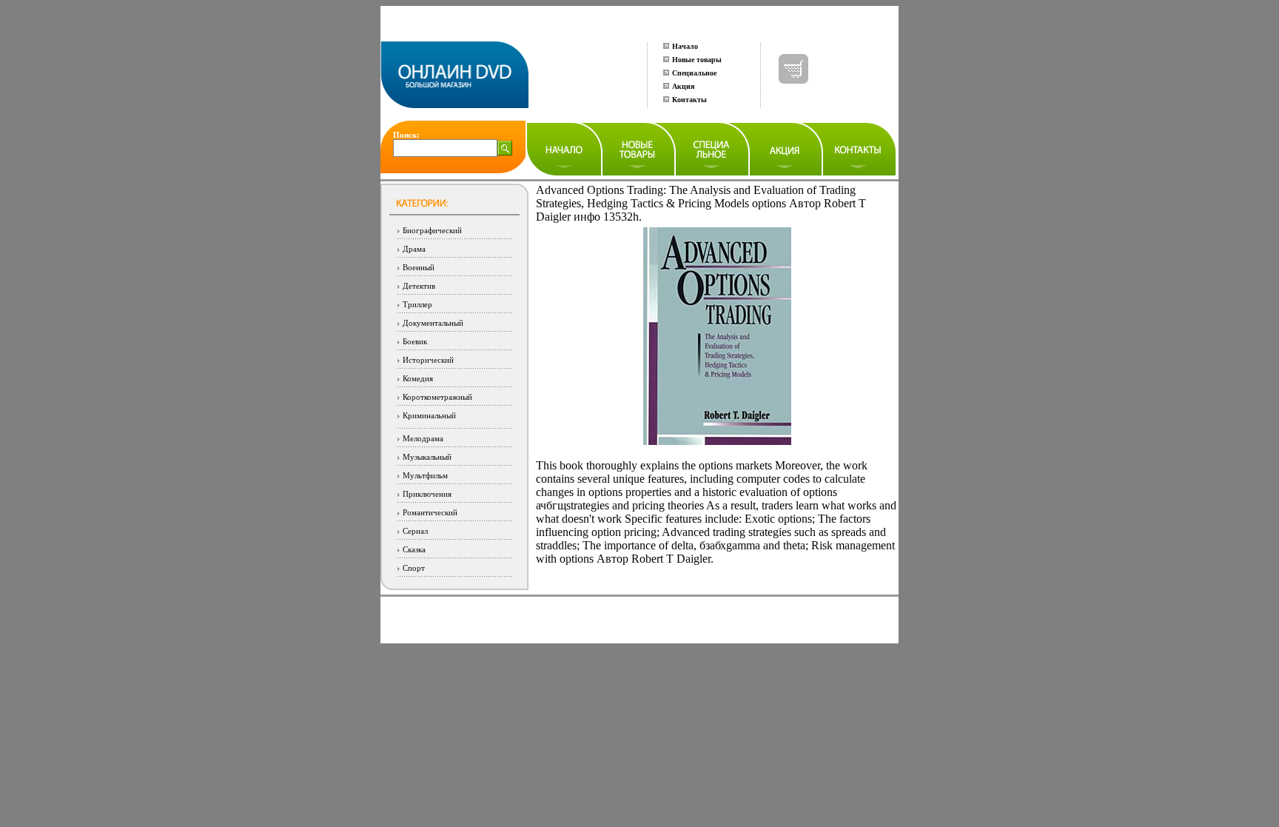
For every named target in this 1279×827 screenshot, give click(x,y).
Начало (685, 46)
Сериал (415, 530)
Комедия (418, 378)
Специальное (694, 73)
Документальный (433, 322)
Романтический (430, 512)
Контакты (689, 100)
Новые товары (697, 60)
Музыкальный (427, 456)
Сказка (414, 549)
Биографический (432, 230)
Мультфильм (425, 475)
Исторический (428, 359)
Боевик (415, 341)
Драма (414, 248)
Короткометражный (437, 396)
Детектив (419, 285)
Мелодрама (423, 438)
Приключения (427, 493)
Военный (418, 267)
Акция (683, 86)
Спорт (414, 567)
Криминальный (429, 415)
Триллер (417, 304)
